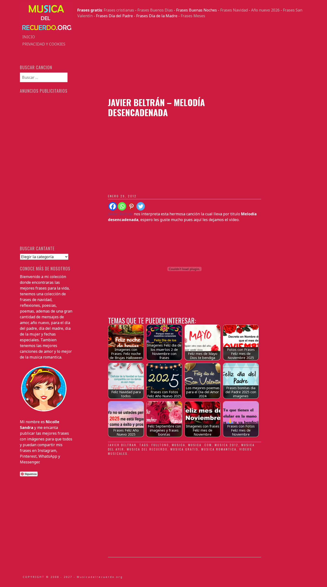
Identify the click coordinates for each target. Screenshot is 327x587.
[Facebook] (112, 206)
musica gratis (184, 449)
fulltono (160, 445)
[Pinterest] (131, 206)
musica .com (200, 445)
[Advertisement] (192, 57)
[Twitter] (140, 206)
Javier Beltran (122, 445)
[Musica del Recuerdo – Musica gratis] (46, 30)
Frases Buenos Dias (155, 10)
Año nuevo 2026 (265, 10)
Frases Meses (193, 15)
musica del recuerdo (147, 449)
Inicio (28, 37)
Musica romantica (219, 449)
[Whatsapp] (122, 206)
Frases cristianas (119, 10)
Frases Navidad (234, 10)
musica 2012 (226, 445)
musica (178, 445)
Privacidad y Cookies (43, 44)
